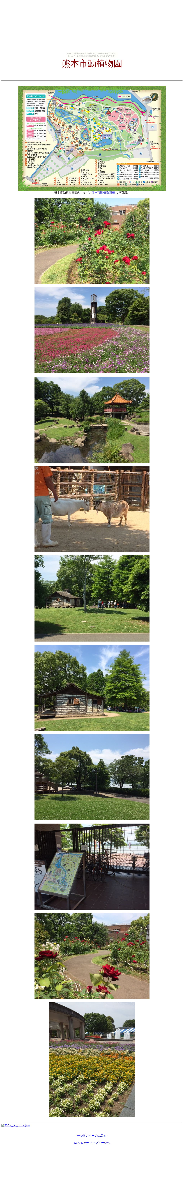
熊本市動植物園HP (104, 192)
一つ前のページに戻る (92, 1135)
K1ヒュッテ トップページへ (92, 1142)
